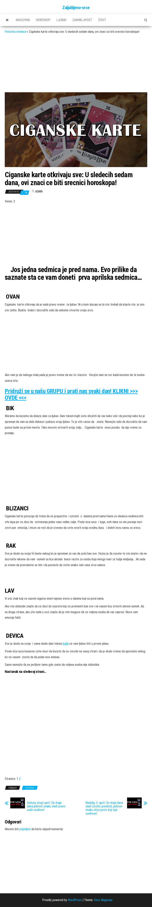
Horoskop (43, 20)
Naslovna (23, 20)
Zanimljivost (82, 20)
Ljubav (61, 20)
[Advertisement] (76, 66)
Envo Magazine (103, 900)
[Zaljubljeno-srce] (7, 20)
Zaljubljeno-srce (76, 7)
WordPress (75, 900)
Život (102, 20)
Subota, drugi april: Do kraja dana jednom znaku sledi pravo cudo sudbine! (46, 806)
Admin (39, 191)
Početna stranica (15, 32)
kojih (65, 643)
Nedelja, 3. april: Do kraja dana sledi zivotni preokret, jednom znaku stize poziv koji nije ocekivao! (104, 808)
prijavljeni (25, 829)
